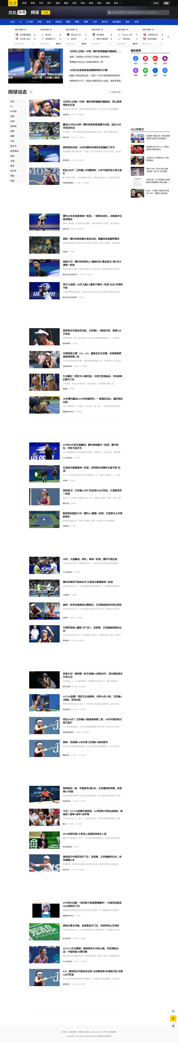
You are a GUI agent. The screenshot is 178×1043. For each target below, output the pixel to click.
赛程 (77, 22)
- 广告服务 (79, 1032)
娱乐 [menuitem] (99, 3)
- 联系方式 (87, 1032)
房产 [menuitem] (49, 3)
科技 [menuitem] (83, 3)
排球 (40, 22)
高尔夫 (105, 22)
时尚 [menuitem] (74, 3)
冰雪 (136, 22)
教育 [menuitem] (66, 3)
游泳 (128, 22)
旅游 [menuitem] (58, 3)
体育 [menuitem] (33, 3)
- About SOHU (96, 1032)
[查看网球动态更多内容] (31, 92)
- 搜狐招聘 (72, 1032)
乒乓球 (30, 22)
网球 (35, 12)
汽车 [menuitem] (41, 3)
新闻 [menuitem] (24, 3)
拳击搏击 (117, 22)
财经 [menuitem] (91, 3)
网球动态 (17, 92)
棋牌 (86, 22)
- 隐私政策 (112, 1032)
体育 (22, 12)
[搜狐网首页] (13, 3)
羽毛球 (58, 22)
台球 (48, 22)
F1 (20, 22)
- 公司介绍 (105, 1032)
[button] (9, 37)
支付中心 (65, 1032)
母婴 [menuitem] (108, 3)
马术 (95, 22)
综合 (13, 22)
